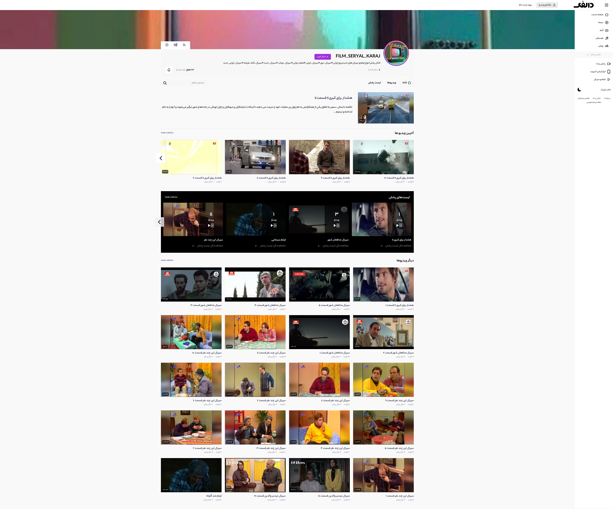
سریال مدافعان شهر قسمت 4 (270, 305)
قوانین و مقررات (583, 98)
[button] (161, 158)
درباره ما (607, 98)
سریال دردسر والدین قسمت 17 (270, 496)
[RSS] (184, 46)
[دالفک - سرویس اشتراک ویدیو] (586, 5)
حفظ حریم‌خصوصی (594, 102)
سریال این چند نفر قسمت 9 (399, 401)
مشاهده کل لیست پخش (398, 246)
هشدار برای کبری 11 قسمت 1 (400, 305)
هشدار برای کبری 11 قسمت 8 (271, 178)
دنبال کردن (321, 56)
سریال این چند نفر (213, 240)
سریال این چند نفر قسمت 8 (335, 401)
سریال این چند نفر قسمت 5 (399, 448)
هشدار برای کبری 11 (401, 240)
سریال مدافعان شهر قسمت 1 (335, 353)
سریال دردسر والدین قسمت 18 (334, 496)
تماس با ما (597, 98)
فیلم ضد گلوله (214, 496)
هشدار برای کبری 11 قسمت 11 (333, 98)
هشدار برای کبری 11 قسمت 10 (399, 178)
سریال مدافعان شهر (338, 240)
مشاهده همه (167, 133)
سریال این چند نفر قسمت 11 (271, 353)
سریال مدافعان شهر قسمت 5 (334, 305)
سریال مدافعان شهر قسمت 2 (398, 353)
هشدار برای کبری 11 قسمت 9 (335, 178)
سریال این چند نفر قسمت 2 (207, 448)
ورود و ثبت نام (525, 5)
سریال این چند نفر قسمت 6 (207, 401)
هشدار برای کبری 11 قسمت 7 (207, 178)
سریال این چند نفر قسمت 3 (271, 448)
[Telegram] (175, 46)
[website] (167, 46)
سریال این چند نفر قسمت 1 (400, 496)
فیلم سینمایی (278, 240)
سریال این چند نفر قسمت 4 (335, 448)
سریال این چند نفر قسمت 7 (271, 401)
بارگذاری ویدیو (545, 5)
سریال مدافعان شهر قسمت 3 (206, 305)
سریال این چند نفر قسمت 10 (207, 353)
